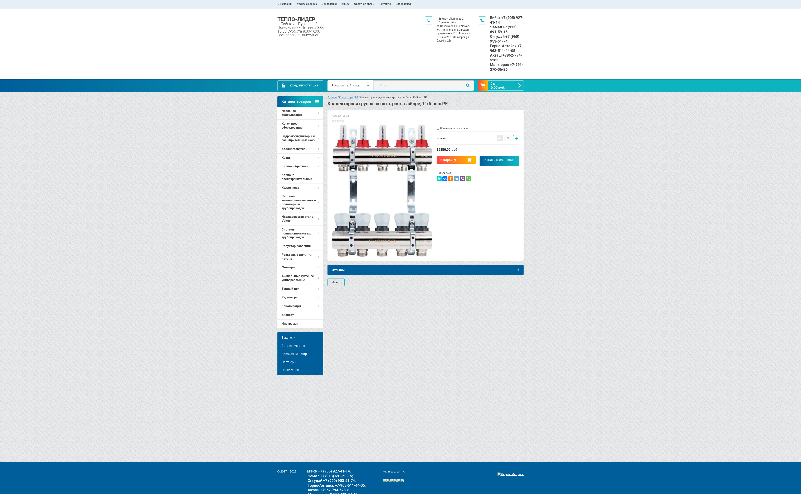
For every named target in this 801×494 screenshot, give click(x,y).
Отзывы (338, 270)
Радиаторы (290, 297)
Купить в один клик (499, 160)
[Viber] (462, 178)
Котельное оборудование (292, 125)
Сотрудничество (293, 346)
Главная (332, 97)
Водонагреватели (294, 149)
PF (356, 97)
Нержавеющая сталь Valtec (297, 219)
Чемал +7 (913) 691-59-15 (503, 29)
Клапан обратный (295, 166)
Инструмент (291, 324)
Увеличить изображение (382, 191)
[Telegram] (456, 178)
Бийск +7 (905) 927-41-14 (328, 471)
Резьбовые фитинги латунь (297, 257)
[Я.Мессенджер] (439, 178)
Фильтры (288, 267)
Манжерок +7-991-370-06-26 (506, 67)
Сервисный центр (294, 354)
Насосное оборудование (292, 113)
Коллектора (290, 188)
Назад (336, 282)
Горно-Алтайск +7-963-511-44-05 (506, 48)
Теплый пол (291, 289)
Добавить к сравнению (453, 128)
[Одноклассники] (450, 178)
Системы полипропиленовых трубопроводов (296, 233)
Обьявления (329, 3)
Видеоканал (403, 3)
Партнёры (289, 362)
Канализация (291, 306)
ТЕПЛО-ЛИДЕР (296, 19)
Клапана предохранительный (297, 177)
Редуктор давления (296, 246)
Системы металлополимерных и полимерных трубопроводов (299, 202)
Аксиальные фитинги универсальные (298, 278)
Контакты (385, 3)
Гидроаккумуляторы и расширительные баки (298, 138)
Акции (345, 3)
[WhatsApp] (468, 178)
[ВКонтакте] (444, 178)
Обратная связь (364, 3)
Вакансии (288, 337)
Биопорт (288, 315)
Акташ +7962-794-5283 (328, 490)
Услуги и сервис (307, 3)
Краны (286, 158)
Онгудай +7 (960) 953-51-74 (504, 38)
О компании (284, 3)
